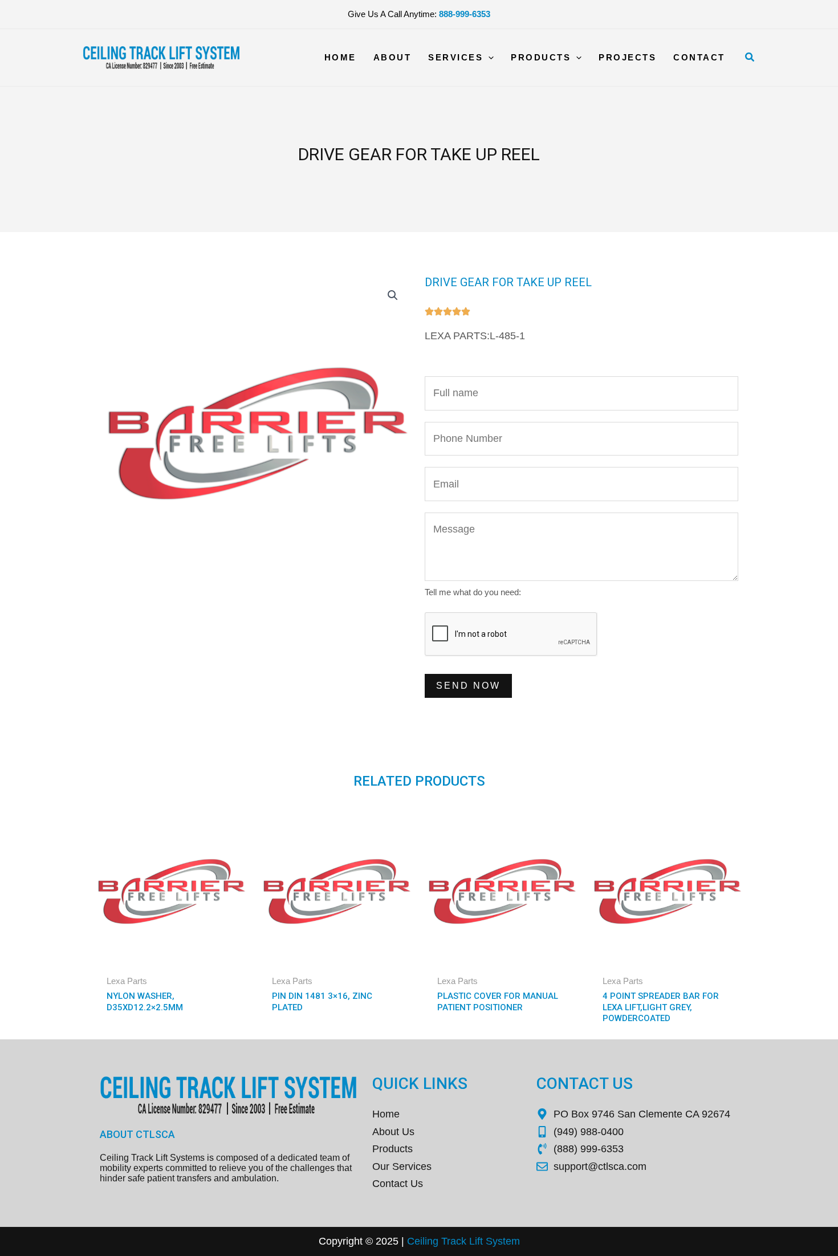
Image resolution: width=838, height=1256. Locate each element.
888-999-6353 (464, 14)
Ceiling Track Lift (445, 1241)
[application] (488, 57)
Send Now (468, 685)
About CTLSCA (137, 1134)
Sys (493, 1241)
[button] (750, 57)
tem (511, 1241)
